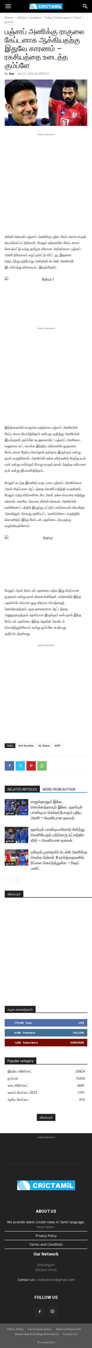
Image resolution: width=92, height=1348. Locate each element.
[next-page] (15, 880)
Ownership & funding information (37, 1334)
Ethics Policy (15, 1329)
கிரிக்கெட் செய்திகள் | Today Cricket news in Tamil (49, 18)
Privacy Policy (46, 1235)
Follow (78, 1032)
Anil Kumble (25, 745)
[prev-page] (8, 880)
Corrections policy (39, 1329)
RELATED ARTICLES (22, 789)
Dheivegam (46, 1265)
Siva (11, 73)
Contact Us (70, 1334)
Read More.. (46, 1227)
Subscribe (77, 1042)
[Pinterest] (31, 766)
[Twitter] (20, 766)
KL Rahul (44, 745)
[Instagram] (52, 1311)
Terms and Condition (46, 1244)
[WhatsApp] (42, 766)
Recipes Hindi (46, 1270)
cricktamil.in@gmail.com (55, 1279)
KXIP (57, 745)
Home (9, 18)
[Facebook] (9, 766)
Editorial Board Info (68, 1329)
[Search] (85, 6)
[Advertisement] (46, 183)
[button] (8, 6)
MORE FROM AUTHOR (59, 789)
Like (81, 1022)
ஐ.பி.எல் (9, 22)
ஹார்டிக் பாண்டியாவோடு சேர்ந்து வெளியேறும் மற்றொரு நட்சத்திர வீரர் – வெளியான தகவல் (58, 835)
